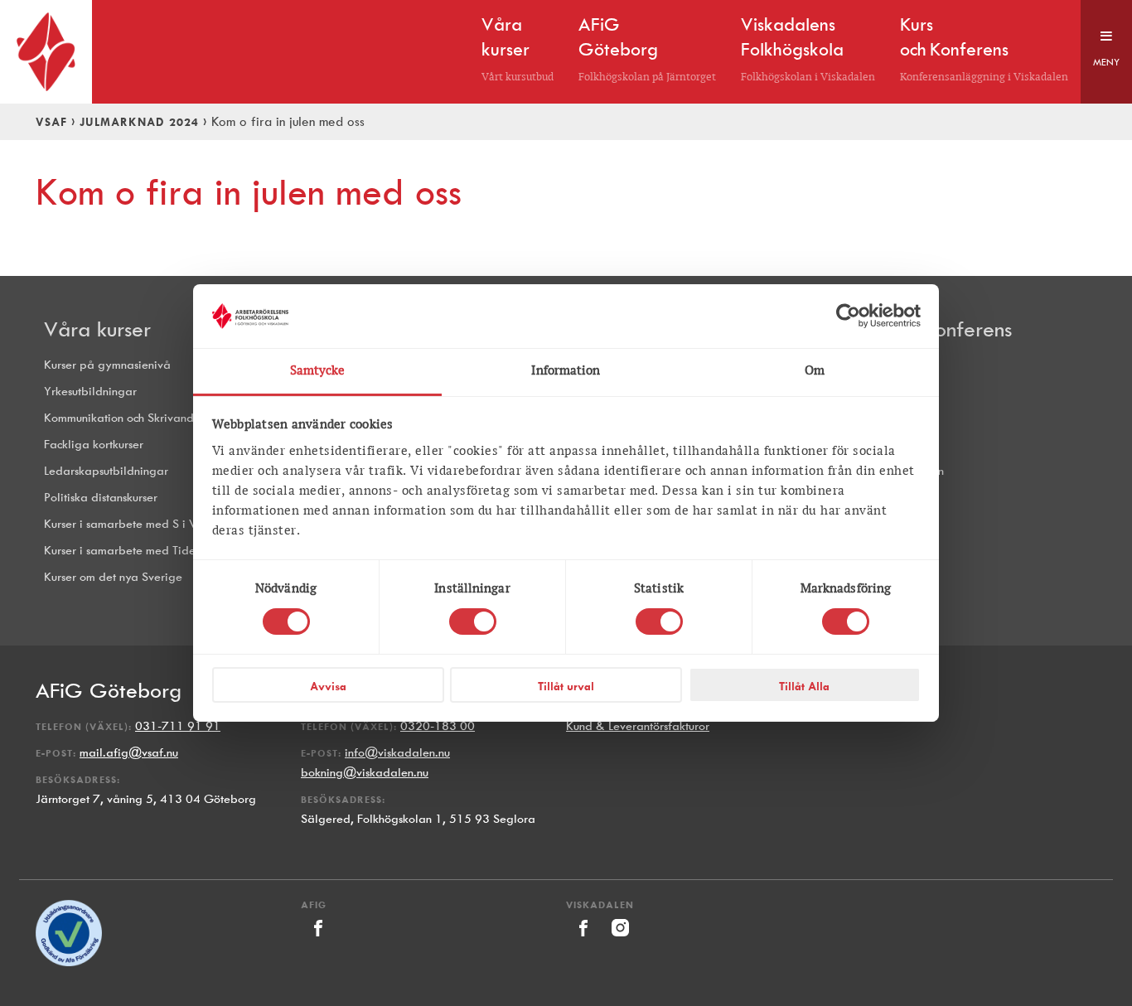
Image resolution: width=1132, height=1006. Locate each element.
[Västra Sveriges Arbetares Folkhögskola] (46, 52)
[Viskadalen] (584, 941)
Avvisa (328, 686)
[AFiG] (318, 941)
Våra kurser (97, 329)
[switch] (472, 621)
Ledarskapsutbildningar (106, 471)
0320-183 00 (437, 726)
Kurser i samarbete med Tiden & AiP (139, 551)
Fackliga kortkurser (93, 445)
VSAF (51, 121)
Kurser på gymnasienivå (107, 365)
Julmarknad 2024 (139, 121)
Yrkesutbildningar (90, 392)
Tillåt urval (566, 686)
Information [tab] (565, 371)
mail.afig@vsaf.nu (129, 753)
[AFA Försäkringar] (69, 962)
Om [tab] (815, 371)
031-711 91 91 (177, 726)
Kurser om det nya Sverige (113, 577)
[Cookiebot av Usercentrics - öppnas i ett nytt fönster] (848, 315)
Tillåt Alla (804, 686)
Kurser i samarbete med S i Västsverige (146, 524)
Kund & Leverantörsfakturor (637, 726)
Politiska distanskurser (100, 498)
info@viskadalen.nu (397, 753)
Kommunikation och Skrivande (122, 418)
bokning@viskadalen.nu (364, 773)
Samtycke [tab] (318, 371)
